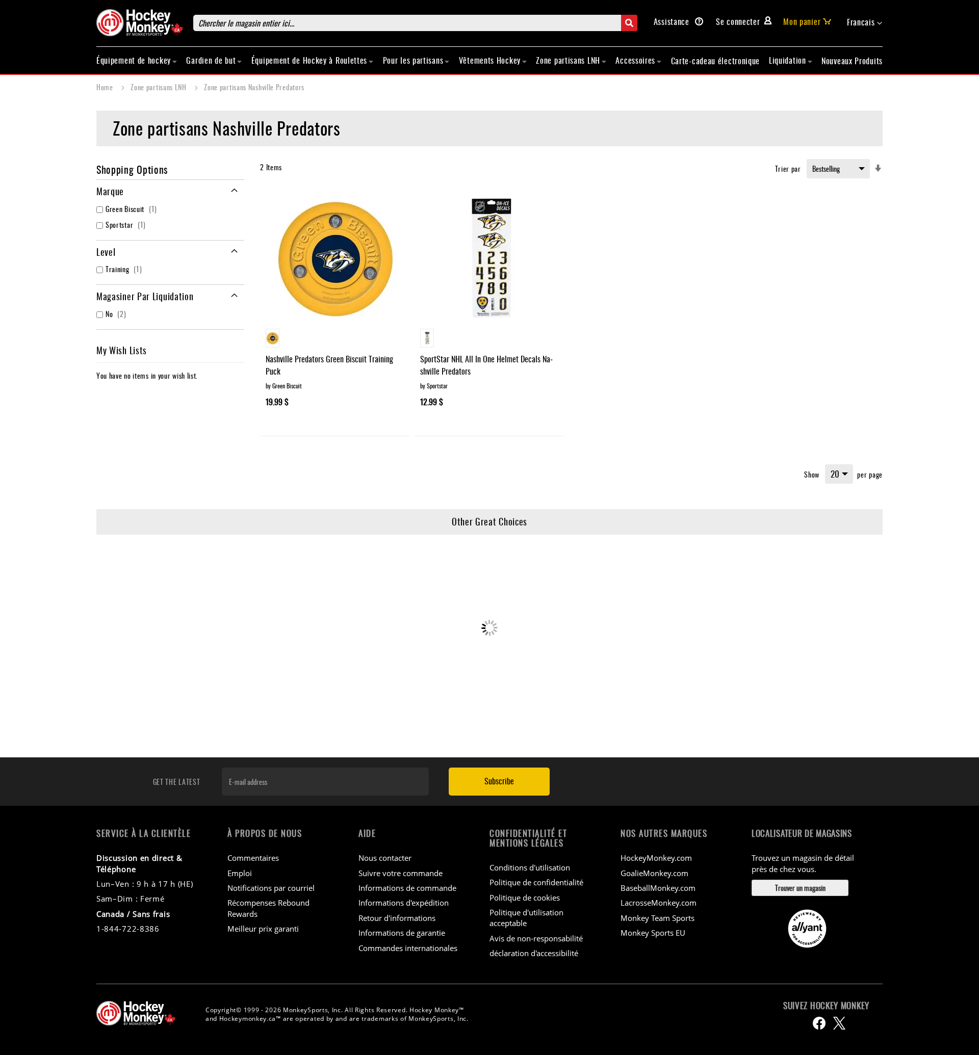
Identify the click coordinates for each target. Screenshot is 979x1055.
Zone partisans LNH (159, 87)
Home (105, 87)
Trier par (788, 168)
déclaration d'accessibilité (534, 953)
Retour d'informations (396, 918)
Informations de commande (407, 888)
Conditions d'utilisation (530, 867)
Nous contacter (384, 858)
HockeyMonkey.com (656, 858)
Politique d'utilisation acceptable (526, 917)
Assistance (673, 21)
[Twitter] (839, 1023)
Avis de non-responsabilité (536, 938)
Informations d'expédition (403, 903)
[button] (865, 22)
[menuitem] (136, 60)
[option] (272, 338)
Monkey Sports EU (653, 933)
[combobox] (415, 23)
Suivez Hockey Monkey (826, 1005)
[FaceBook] (819, 1023)
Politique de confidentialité (536, 882)
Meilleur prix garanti (263, 929)
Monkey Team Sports (657, 918)
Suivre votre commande (400, 873)
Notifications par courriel (271, 888)
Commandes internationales (407, 948)
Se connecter (738, 21)
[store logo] (139, 22)
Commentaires (253, 858)
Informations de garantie (401, 933)
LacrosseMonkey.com (659, 903)
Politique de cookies (525, 897)
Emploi (239, 873)
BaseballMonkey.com (658, 888)
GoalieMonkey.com (654, 873)
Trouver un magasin (800, 887)
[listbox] (335, 339)
